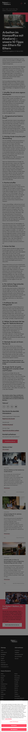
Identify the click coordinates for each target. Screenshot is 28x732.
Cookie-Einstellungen (14, 721)
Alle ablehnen (14, 725)
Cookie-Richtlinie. (8, 718)
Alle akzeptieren (14, 729)
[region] (14, 716)
